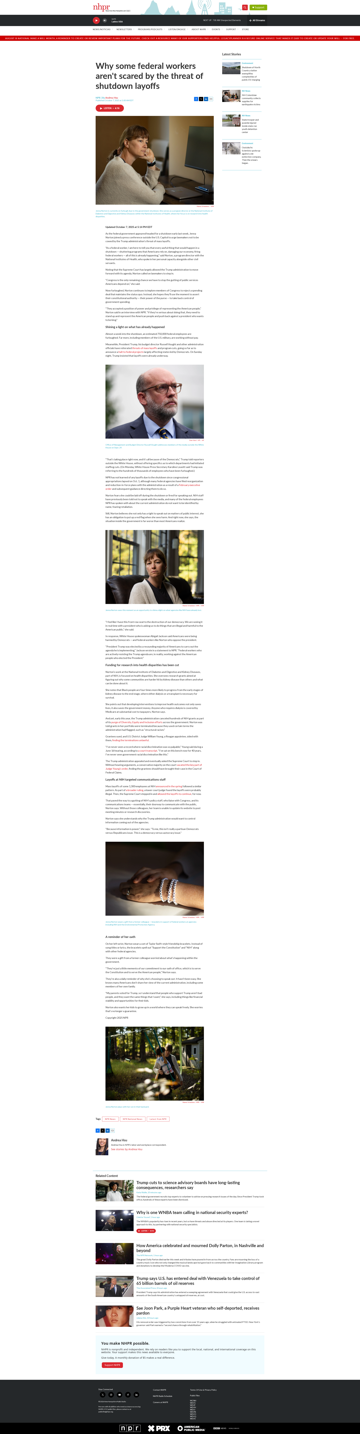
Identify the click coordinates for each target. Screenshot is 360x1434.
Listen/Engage (177, 29)
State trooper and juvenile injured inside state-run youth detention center (250, 125)
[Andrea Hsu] (102, 1146)
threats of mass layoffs (144, 348)
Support (259, 7)
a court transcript (147, 750)
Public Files (195, 1395)
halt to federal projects (131, 351)
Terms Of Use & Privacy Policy (203, 1390)
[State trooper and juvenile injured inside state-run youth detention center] (231, 121)
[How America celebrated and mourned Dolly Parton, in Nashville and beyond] (115, 1253)
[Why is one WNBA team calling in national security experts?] (115, 1220)
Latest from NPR (158, 1119)
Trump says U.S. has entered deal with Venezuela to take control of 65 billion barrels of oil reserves (197, 1280)
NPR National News (132, 1119)
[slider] (109, 20)
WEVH (193, 1407)
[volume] (104, 20)
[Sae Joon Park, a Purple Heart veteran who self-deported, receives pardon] (115, 1316)
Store (245, 29)
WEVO (193, 1414)
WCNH (193, 1400)
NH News (246, 90)
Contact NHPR (159, 1390)
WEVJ (192, 1410)
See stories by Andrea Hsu (126, 1149)
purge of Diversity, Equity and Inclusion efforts (137, 722)
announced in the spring (169, 786)
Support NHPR (112, 1365)
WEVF (192, 1405)
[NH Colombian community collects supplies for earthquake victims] (231, 96)
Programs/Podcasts (150, 29)
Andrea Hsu (111, 97)
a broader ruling (134, 790)
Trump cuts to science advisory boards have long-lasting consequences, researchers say (188, 1184)
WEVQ (193, 1416)
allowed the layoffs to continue (174, 793)
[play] (96, 20)
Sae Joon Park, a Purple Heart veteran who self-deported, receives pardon (197, 1310)
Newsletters (124, 29)
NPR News (110, 1119)
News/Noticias (102, 29)
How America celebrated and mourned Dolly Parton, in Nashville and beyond (200, 1247)
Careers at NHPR (160, 1402)
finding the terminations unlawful (130, 740)
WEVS (193, 1419)
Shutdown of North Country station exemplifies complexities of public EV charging (251, 73)
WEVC (193, 1403)
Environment (247, 63)
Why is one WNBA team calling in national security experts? (192, 1212)
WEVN (193, 1412)
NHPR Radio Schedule (162, 1396)
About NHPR (199, 29)
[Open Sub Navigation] (113, 29)
